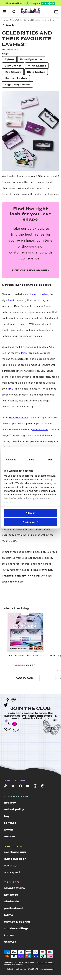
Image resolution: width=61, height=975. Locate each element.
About (8, 829)
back (10, 25)
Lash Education (15, 858)
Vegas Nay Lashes (17, 84)
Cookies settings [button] (16, 928)
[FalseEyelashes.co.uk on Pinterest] (42, 786)
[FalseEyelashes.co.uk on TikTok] (5, 786)
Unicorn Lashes (16, 78)
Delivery (10, 802)
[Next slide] (56, 608)
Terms (8, 915)
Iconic (11, 300)
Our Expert (12, 872)
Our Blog (10, 865)
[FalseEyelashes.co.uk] (30, 11)
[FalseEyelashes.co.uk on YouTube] (27, 786)
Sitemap (10, 942)
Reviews (9, 836)
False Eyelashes (31, 59)
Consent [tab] (11, 459)
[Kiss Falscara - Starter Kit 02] (25, 651)
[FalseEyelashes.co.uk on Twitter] (12, 786)
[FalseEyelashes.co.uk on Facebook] (20, 786)
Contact (10, 823)
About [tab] (50, 459)
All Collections (14, 888)
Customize (29, 522)
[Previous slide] (52, 608)
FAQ (6, 816)
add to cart (25, 677)
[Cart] (56, 11)
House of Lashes (38, 294)
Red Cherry (13, 71)
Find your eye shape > (30, 270)
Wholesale (11, 901)
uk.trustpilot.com (45, 962)
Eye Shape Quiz (15, 852)
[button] (4, 11)
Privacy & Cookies (17, 921)
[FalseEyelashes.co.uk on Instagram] (35, 786)
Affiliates (11, 894)
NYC (10, 388)
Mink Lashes (37, 65)
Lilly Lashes (13, 65)
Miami (24, 352)
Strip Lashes (36, 71)
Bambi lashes (40, 429)
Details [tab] (30, 459)
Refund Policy (14, 809)
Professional (13, 908)
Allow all (30, 513)
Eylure (9, 59)
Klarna (9, 935)
